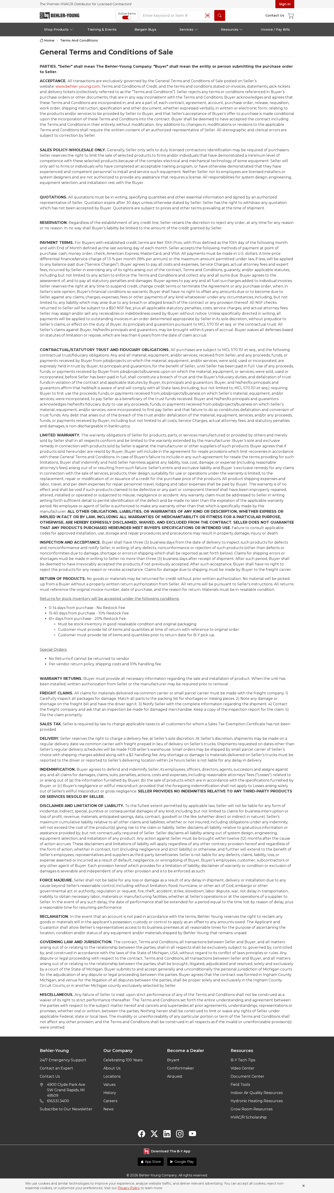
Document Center (247, 1076)
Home (49, 40)
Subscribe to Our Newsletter (66, 1109)
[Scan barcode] (207, 15)
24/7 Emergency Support (63, 1060)
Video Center (242, 1068)
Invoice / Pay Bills (275, 29)
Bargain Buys (145, 29)
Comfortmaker (180, 1068)
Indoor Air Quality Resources (257, 1093)
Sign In (285, 4)
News (108, 1109)
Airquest (174, 1076)
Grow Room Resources (251, 1109)
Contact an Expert (56, 1068)
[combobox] (176, 15)
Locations (111, 1076)
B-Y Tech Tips (243, 1060)
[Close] (303, 1185)
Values (109, 1084)
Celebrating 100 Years (122, 1060)
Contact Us (50, 1076)
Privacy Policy (129, 1188)
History (109, 1093)
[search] (219, 15)
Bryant (173, 1060)
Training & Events (102, 29)
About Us (111, 1068)
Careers (110, 1101)
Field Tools (240, 1084)
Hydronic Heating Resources (257, 1101)
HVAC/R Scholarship (249, 1117)
